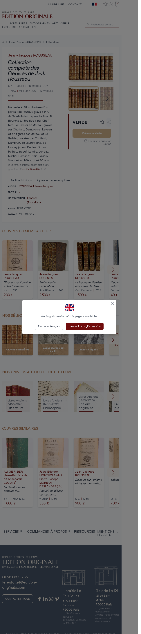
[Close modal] (112, 303)
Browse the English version (85, 326)
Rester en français (49, 326)
